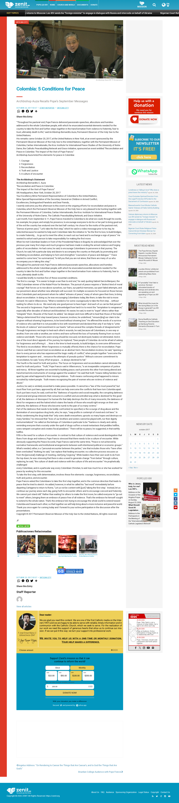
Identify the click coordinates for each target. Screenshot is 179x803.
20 (149, 453)
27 (149, 458)
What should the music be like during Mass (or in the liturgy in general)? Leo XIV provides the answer (148, 306)
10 (135, 448)
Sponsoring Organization (126, 792)
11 (140, 448)
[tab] (136, 616)
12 (144, 448)
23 (131, 458)
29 (158, 458)
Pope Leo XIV (42, 5)
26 (144, 458)
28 (153, 458)
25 (140, 458)
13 (149, 448)
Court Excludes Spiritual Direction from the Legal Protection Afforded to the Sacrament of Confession (143, 198)
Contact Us (165, 792)
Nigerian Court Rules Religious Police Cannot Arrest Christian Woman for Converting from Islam (142, 230)
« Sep (130, 468)
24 (135, 458)
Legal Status (143, 792)
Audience (110, 792)
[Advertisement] (70, 742)
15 (158, 448)
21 (153, 453)
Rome (52, 5)
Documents (82, 5)
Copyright (155, 792)
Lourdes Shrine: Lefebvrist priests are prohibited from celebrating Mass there (148, 271)
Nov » (136, 468)
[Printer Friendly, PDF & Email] (23, 526)
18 (140, 453)
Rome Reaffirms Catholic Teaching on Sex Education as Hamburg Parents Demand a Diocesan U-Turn (148, 322)
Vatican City (22, 22)
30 (131, 462)
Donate (94, 5)
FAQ (102, 792)
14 (153, 448)
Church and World (66, 5)
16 (131, 453)
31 (135, 462)
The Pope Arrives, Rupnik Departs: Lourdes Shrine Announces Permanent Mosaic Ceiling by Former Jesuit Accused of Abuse (148, 255)
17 (135, 453)
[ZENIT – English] (20, 5)
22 (158, 453)
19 (144, 453)
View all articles (23, 606)
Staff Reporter (47, 108)
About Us (95, 792)
